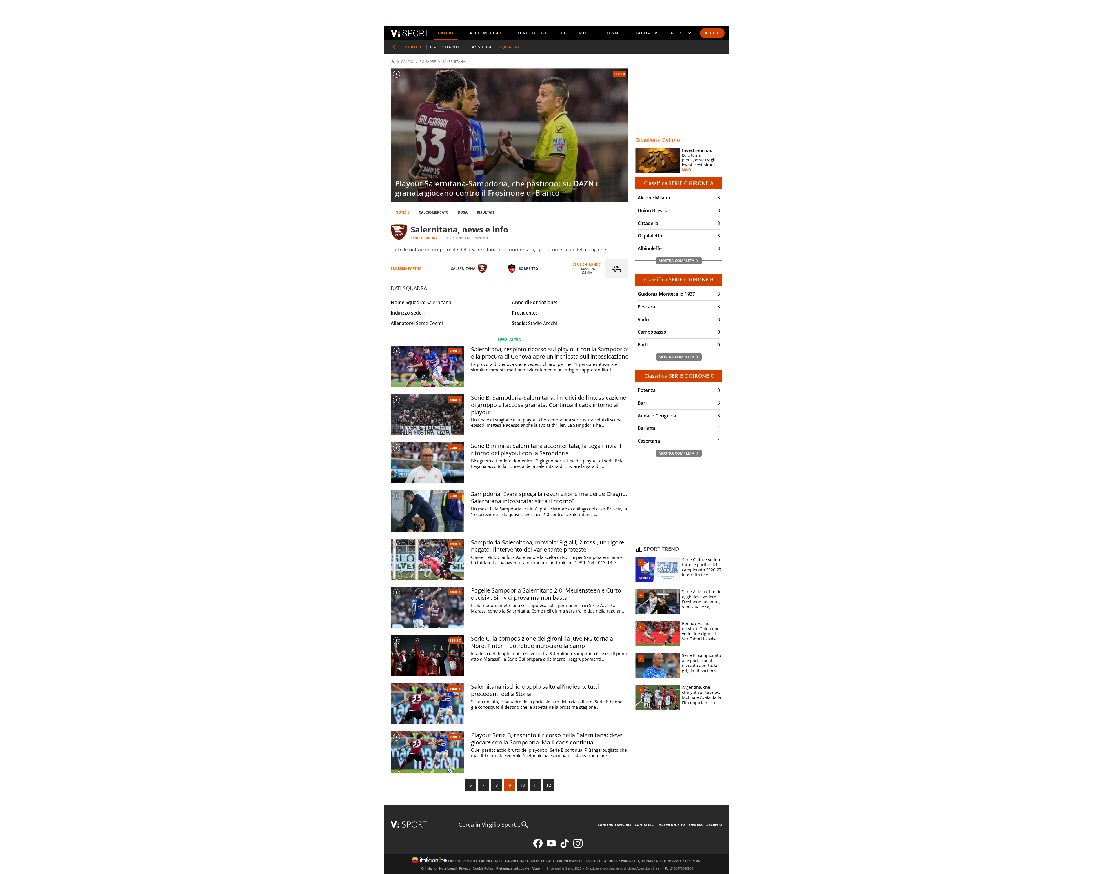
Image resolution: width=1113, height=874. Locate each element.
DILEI (613, 861)
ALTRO (677, 33)
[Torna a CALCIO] (394, 47)
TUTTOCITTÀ (596, 861)
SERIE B (619, 74)
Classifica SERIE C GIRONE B (679, 279)
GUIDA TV (646, 33)
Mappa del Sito (672, 824)
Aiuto (536, 868)
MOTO (586, 33)
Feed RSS (696, 824)
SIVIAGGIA (627, 861)
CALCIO (446, 33)
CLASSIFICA (479, 47)
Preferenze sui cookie (512, 868)
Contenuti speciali (614, 824)
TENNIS (614, 33)
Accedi (712, 33)
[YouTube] (551, 846)
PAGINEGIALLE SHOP (522, 861)
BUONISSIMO (670, 861)
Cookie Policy (483, 868)
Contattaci (645, 824)
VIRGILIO (470, 861)
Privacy (464, 868)
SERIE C (455, 640)
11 (535, 785)
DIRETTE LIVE (533, 33)
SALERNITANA (453, 62)
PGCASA (548, 861)
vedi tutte (616, 268)
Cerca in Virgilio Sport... (489, 824)
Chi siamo (429, 868)
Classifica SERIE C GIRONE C (679, 375)
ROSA (463, 212)
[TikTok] (564, 846)
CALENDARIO (444, 47)
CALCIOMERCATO (485, 33)
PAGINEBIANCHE (570, 861)
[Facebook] (538, 846)
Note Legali (448, 868)
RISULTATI (485, 212)
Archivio (714, 824)
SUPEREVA (691, 861)
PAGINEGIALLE (491, 861)
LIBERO (454, 861)
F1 (563, 33)
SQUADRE (510, 47)
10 (522, 785)
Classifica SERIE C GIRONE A (679, 183)
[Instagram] (578, 846)
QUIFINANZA (648, 861)
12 (548, 785)
